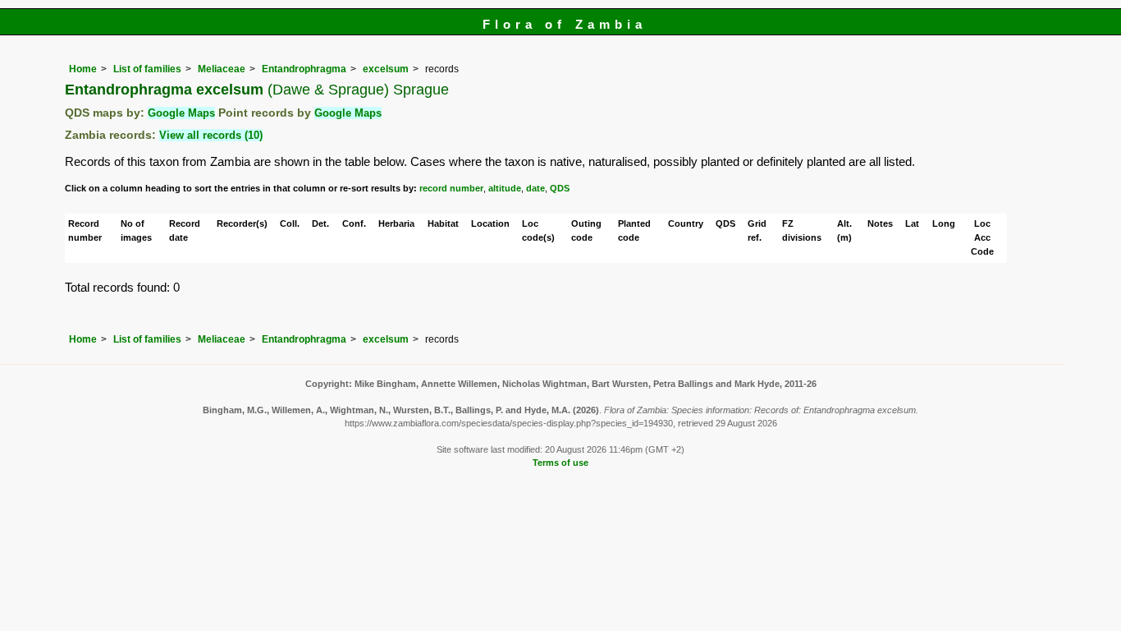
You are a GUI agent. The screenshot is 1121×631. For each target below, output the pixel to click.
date (535, 188)
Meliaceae (221, 69)
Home (83, 69)
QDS (560, 188)
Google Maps (181, 113)
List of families (147, 69)
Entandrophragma (304, 69)
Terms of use (560, 462)
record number (451, 188)
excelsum (386, 69)
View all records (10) (211, 135)
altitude (504, 188)
